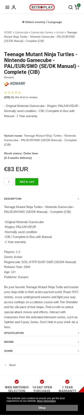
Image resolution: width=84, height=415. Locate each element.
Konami (9, 77)
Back (11, 365)
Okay (42, 407)
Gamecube (22, 32)
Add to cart (27, 181)
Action (60, 32)
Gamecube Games (42, 32)
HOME (8, 32)
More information (46, 401)
